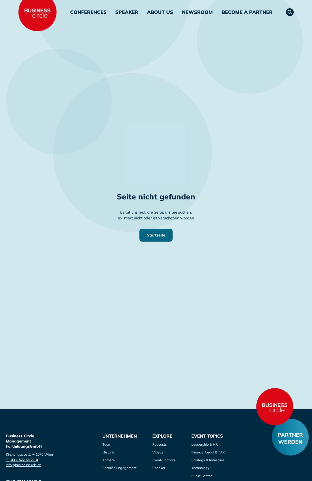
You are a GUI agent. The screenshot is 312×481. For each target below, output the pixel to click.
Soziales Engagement (119, 468)
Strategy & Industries (207, 460)
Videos (157, 452)
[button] (290, 12)
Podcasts (159, 444)
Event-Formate (164, 460)
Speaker (126, 12)
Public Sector (201, 476)
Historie (108, 452)
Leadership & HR (204, 444)
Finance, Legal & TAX (208, 452)
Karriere (108, 460)
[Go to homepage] (274, 406)
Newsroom (197, 12)
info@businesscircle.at (23, 465)
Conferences (88, 12)
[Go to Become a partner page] (290, 437)
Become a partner (247, 12)
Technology (200, 468)
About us (160, 12)
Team (106, 444)
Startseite (156, 235)
